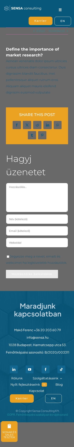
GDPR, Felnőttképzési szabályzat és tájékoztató (37, 414)
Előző (41, 31)
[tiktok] (61, 369)
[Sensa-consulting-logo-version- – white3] (23, 5)
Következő (57, 31)
